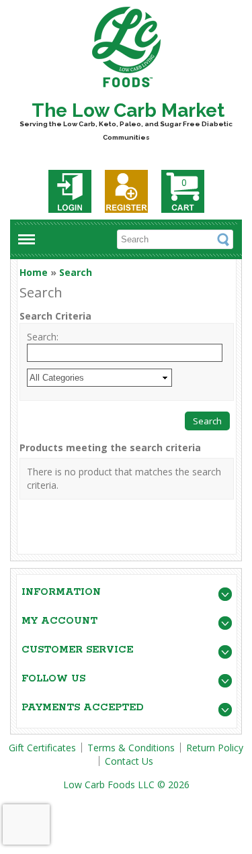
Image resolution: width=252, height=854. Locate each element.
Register (126, 191)
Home (33, 272)
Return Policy (214, 747)
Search (75, 272)
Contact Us (129, 761)
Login (69, 191)
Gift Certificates (42, 747)
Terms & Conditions (131, 747)
